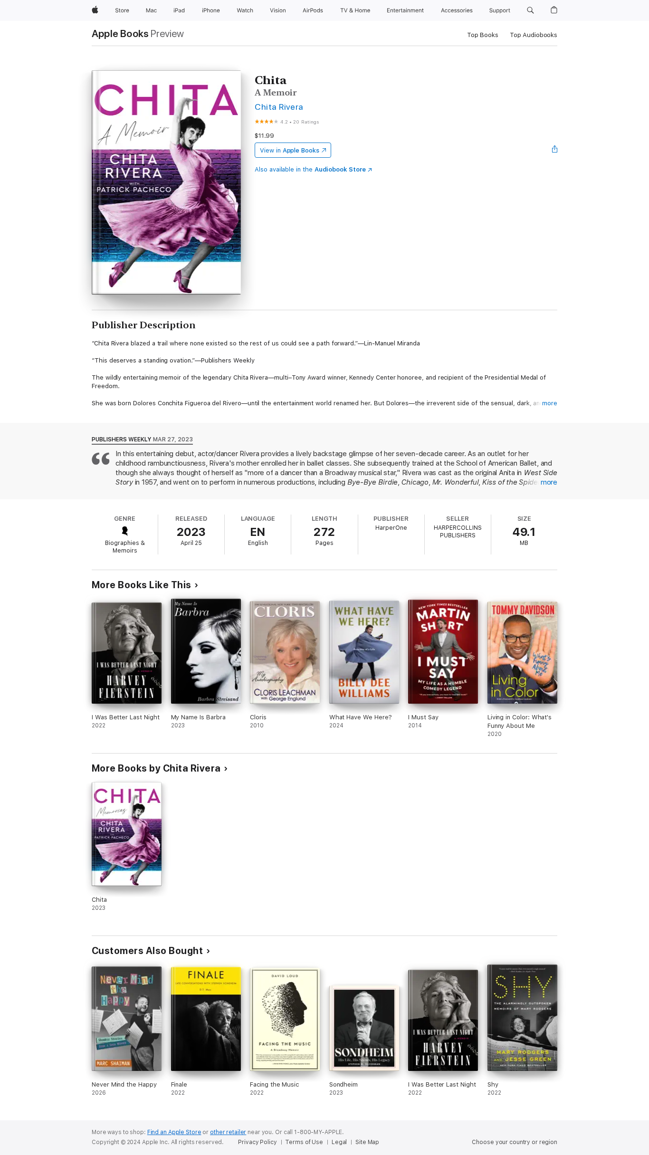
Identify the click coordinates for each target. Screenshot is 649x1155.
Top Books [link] (482, 34)
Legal (339, 1142)
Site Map (367, 1142)
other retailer (228, 1132)
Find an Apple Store (174, 1132)
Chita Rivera (279, 107)
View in (289, 150)
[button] (530, 10)
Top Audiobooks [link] (533, 34)
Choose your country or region (514, 1142)
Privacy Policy (257, 1142)
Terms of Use (304, 1142)
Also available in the (310, 169)
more (549, 403)
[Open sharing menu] (555, 150)
